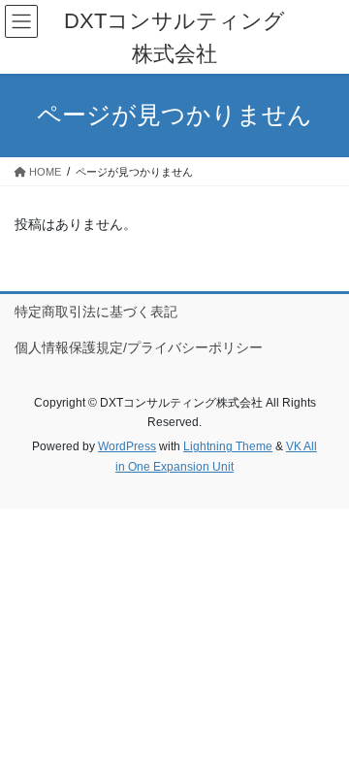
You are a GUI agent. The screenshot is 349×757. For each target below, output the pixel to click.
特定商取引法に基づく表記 (96, 311)
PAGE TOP (321, 717)
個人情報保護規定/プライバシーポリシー (139, 347)
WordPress (127, 446)
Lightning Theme (227, 446)
